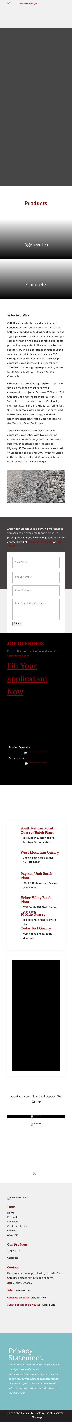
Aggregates (36, 244)
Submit (17, 623)
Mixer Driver (17, 758)
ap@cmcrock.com (18, 656)
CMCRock (35, 1413)
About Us (12, 1235)
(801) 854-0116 (48, 1305)
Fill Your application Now (27, 678)
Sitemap (37, 1417)
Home (11, 1213)
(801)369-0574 (23, 1291)
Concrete (36, 284)
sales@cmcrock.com (40, 542)
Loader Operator (20, 747)
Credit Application (18, 1226)
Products (12, 1217)
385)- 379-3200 (24, 1283)
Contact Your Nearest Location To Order (36, 1099)
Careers (12, 1231)
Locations (13, 1222)
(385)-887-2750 (38, 1298)
